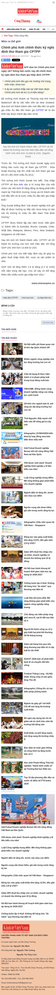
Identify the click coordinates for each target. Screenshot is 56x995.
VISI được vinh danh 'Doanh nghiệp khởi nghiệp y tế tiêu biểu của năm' (38, 466)
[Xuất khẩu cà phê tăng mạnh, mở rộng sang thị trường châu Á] (12, 738)
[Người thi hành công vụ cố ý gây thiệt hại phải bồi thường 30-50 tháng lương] (12, 634)
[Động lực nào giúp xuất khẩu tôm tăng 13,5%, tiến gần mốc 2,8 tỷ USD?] (12, 542)
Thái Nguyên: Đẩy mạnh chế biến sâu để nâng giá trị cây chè (38, 421)
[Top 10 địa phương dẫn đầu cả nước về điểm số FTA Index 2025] (12, 782)
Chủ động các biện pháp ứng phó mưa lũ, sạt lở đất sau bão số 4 (39, 617)
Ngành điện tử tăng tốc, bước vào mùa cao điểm (25, 858)
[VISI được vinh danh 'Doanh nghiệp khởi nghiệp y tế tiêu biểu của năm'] (12, 468)
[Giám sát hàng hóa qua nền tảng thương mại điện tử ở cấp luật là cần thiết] (12, 649)
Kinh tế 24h (34, 29)
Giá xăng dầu (21, 36)
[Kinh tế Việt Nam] (28, 12)
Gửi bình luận (48, 323)
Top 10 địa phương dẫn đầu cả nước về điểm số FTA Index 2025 (39, 780)
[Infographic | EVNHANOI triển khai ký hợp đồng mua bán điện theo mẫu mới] (12, 438)
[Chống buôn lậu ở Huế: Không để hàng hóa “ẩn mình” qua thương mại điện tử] (12, 588)
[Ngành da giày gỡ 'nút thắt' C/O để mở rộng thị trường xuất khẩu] (12, 708)
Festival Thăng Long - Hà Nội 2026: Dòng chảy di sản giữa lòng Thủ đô (38, 677)
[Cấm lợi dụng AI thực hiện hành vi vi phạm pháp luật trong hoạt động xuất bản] (12, 379)
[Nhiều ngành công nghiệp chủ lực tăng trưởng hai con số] (12, 364)
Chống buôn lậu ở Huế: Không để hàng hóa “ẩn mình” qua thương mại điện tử (39, 586)
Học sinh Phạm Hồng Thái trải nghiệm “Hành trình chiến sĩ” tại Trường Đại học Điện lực (39, 766)
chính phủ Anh (28, 298)
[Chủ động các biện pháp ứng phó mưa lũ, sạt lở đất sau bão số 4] (12, 619)
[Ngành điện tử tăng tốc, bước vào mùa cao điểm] (12, 497)
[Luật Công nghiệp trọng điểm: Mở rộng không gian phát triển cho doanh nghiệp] (12, 482)
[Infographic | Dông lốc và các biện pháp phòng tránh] (12, 693)
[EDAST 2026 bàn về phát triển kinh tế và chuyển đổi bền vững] (12, 664)
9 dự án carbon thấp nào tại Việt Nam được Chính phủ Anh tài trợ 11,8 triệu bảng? (27, 91)
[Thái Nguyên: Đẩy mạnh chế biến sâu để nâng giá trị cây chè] (12, 423)
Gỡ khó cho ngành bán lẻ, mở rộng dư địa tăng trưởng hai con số (38, 407)
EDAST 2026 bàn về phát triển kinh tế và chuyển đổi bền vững (39, 662)
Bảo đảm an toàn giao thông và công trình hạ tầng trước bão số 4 (38, 751)
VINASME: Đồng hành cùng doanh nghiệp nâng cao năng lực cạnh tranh (38, 392)
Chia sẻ (7, 60)
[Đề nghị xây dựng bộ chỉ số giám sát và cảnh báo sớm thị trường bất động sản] (12, 723)
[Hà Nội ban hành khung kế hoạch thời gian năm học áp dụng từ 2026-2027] (12, 573)
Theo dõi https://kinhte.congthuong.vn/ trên (35, 56)
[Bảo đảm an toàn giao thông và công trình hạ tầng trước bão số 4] (12, 752)
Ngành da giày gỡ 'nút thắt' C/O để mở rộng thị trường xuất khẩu (37, 706)
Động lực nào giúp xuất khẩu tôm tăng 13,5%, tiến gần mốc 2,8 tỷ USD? (38, 540)
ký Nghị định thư (44, 298)
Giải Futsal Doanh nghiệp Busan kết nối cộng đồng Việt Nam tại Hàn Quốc (38, 451)
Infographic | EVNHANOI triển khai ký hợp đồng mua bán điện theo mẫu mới (38, 436)
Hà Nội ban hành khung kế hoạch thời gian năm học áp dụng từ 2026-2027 (38, 571)
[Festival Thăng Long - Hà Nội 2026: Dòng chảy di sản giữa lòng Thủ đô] (12, 678)
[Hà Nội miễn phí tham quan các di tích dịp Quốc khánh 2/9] (12, 349)
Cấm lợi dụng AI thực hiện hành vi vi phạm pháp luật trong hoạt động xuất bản (37, 377)
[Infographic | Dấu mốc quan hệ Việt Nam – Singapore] (12, 527)
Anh (21, 184)
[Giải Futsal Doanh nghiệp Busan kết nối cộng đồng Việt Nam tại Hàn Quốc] (12, 453)
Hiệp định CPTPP (10, 298)
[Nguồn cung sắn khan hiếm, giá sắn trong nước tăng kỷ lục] (12, 512)
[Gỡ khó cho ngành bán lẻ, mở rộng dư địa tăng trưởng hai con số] (12, 408)
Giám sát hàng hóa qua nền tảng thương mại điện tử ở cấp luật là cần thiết (39, 647)
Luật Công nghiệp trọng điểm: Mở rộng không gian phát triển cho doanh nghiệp (39, 481)
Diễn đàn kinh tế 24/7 (16, 29)
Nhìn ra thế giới (11, 41)
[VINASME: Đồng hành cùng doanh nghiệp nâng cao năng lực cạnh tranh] (12, 393)
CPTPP (40, 110)
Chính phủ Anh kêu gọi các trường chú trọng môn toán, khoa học (28, 83)
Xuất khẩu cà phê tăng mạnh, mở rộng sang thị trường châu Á (39, 736)
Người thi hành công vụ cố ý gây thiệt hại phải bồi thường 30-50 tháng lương (38, 632)
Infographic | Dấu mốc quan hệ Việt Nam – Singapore (27, 875)
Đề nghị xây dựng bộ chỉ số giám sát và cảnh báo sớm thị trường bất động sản (38, 721)
